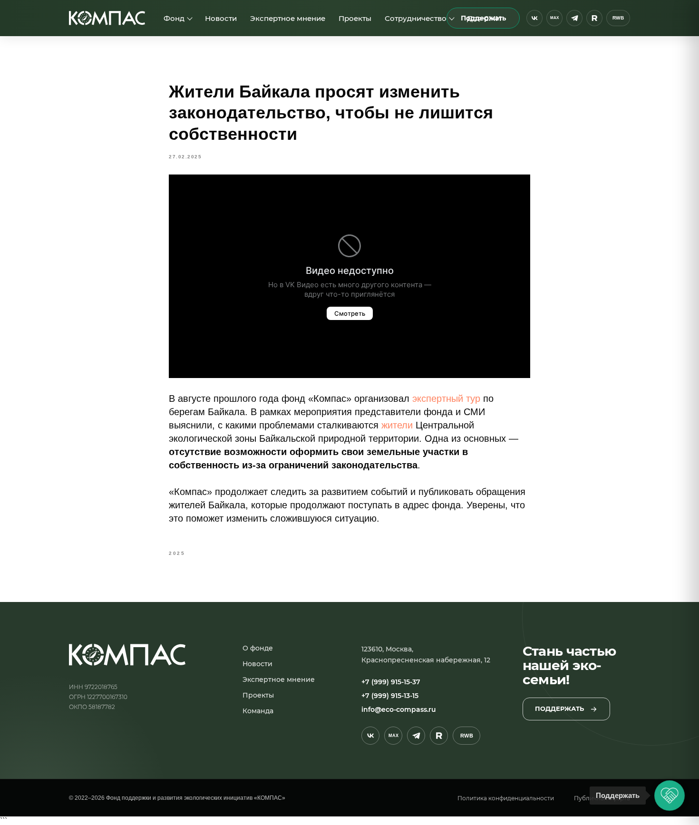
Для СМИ (484, 18)
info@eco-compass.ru (398, 709)
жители (397, 425)
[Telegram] (574, 18)
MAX (554, 18)
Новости (221, 18)
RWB (618, 17)
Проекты (355, 18)
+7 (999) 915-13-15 (389, 696)
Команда (258, 711)
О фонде (258, 648)
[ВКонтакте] (534, 18)
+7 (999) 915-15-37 (390, 682)
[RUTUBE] (594, 18)
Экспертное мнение (287, 18)
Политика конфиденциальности (505, 798)
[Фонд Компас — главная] (107, 18)
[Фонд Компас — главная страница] (127, 655)
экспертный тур (446, 398)
